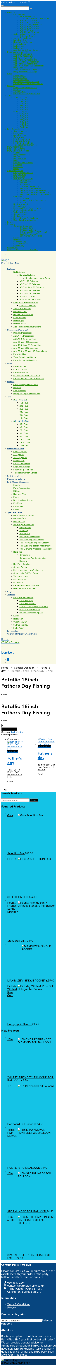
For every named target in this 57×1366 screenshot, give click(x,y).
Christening (24, 198)
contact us (16, 1271)
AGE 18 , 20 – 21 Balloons (30, 24)
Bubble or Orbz (20, 40)
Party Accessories (21, 155)
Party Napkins (19, 68)
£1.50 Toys (24, 125)
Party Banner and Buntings (25, 72)
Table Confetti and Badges (25, 70)
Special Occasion (15, 171)
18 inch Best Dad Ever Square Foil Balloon (46, 767)
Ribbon (16, 157)
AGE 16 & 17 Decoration (24, 58)
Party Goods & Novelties (18, 151)
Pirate (16, 161)
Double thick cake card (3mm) (26, 82)
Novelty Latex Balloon (22, 42)
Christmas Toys (26, 228)
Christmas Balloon (27, 230)
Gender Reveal (19, 206)
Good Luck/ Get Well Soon (25, 210)
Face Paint (18, 167)
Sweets (16, 153)
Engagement (25, 180)
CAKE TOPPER (20, 78)
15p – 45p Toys (20, 97)
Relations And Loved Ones (37, 18)
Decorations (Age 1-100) (18, 52)
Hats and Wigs (19, 159)
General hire (18, 137)
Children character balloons (25, 34)
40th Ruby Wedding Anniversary (33, 190)
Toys (9, 95)
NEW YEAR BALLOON (29, 234)
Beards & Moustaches (23, 163)
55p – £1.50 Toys (21, 111)
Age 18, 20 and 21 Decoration (26, 62)
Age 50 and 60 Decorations (25, 64)
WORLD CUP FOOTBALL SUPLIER (22, 250)
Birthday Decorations (22, 54)
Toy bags (23, 127)
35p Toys (23, 107)
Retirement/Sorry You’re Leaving (27, 208)
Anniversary (24, 184)
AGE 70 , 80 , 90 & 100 (29, 32)
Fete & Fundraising (21, 139)
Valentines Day (19, 242)
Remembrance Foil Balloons (25, 218)
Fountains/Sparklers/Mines (25, 88)
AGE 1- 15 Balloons (28, 20)
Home (4, 667)
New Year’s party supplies (30, 236)
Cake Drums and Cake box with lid (28, 84)
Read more (12, 751)
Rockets (17, 89)
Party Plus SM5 (10, 263)
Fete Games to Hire (15, 129)
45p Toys (23, 109)
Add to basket (9, 729)
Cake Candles (19, 76)
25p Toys (23, 103)
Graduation (18, 216)
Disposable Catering (16, 149)
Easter (16, 238)
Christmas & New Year (23, 226)
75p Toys (23, 117)
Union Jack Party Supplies (24, 220)
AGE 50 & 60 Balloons (29, 28)
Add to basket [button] (44, 746)
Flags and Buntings (21, 141)
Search (34, 800)
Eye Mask (17, 165)
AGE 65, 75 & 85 (26, 30)
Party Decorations (15, 147)
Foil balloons (19, 14)
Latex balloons (19, 44)
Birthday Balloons (27, 16)
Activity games (19, 135)
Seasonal (11, 224)
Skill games (18, 133)
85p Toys (23, 121)
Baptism (23, 202)
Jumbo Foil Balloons (22, 38)
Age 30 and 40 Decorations (25, 60)
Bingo (10, 222)
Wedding (23, 182)
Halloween (17, 240)
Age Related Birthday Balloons (27, 50)
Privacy (11, 1307)
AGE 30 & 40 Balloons (29, 26)
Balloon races (19, 48)
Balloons (11, 12)
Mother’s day (19, 176)
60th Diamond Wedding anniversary (35, 194)
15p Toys (23, 99)
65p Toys (23, 115)
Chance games (20, 131)
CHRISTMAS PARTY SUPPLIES (33, 232)
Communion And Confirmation (32, 200)
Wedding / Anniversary (23, 178)
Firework (11, 86)
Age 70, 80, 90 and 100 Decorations (28, 66)
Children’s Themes (27, 36)
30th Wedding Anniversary (30, 188)
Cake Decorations (21, 80)
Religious (17, 196)
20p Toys (23, 101)
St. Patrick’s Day (20, 244)
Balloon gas (18, 46)
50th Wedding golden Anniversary (34, 192)
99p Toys (23, 119)
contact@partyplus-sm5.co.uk (25, 1285)
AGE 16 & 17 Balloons (29, 22)
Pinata (16, 169)
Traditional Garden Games (25, 145)
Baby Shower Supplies (23, 173)
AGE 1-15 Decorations (23, 56)
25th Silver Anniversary (29, 186)
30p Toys (23, 105)
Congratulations (20, 214)
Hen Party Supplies (21, 204)
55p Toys (23, 113)
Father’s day (18, 246)
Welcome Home (20, 212)
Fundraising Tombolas (23, 143)
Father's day (17, 732)
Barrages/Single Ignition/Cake (26, 93)
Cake (9, 74)
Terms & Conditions (18, 1304)
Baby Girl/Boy (19, 175)
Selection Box (19, 91)
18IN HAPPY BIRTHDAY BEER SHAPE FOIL (14, 773)
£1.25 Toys (24, 123)
